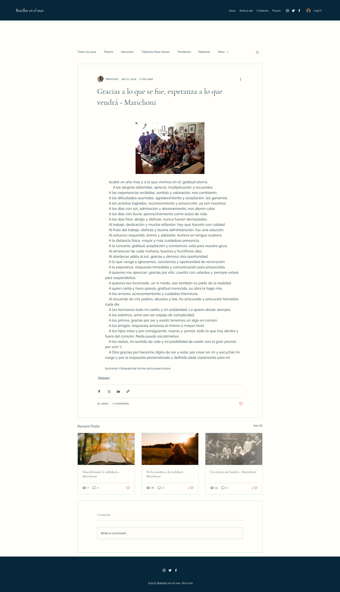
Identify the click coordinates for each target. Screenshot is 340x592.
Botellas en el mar (30, 10)
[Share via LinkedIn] (118, 391)
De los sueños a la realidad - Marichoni (165, 474)
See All (257, 425)
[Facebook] (299, 11)
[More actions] (240, 79)
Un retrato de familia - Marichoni (233, 472)
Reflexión (204, 51)
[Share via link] (128, 391)
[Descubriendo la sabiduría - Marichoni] (106, 449)
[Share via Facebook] (99, 391)
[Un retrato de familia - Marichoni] (233, 449)
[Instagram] (287, 11)
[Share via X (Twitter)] (109, 391)
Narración (127, 51)
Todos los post (87, 51)
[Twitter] (293, 11)
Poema (108, 51)
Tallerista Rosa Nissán (155, 51)
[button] (257, 52)
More (221, 51)
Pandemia (184, 51)
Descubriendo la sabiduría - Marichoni (101, 474)
